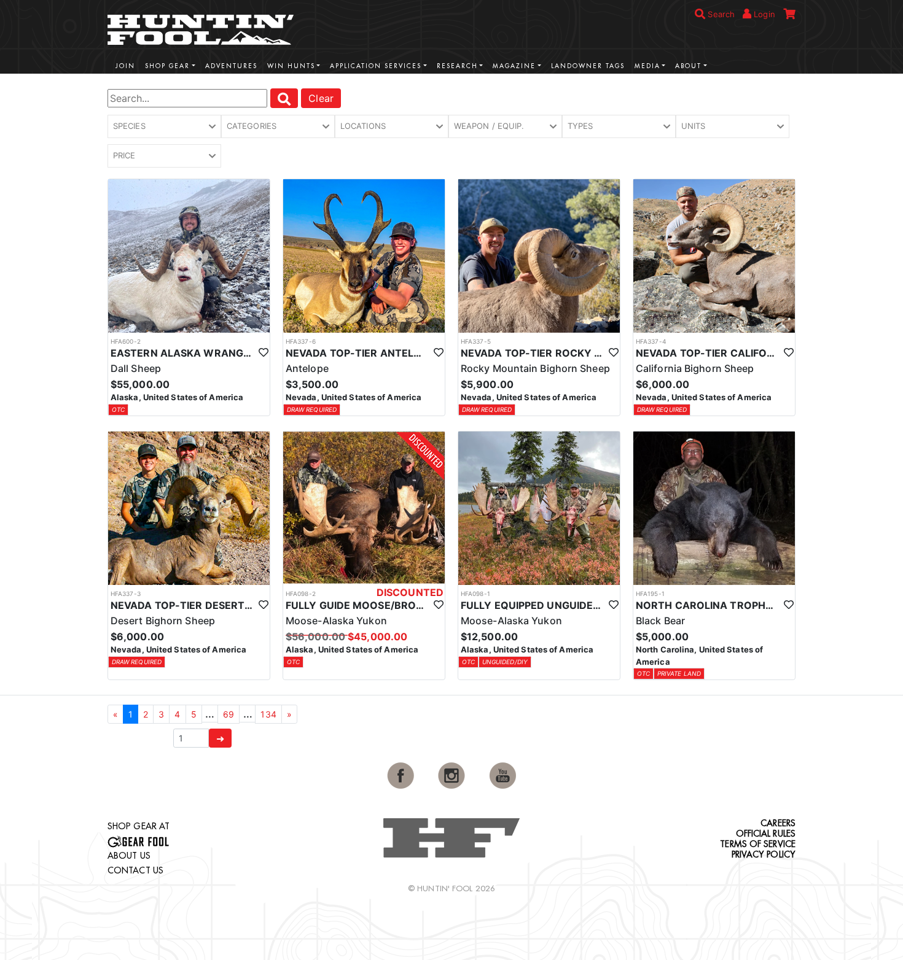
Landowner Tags (588, 66)
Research (457, 66)
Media (647, 66)
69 (228, 714)
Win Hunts (291, 66)
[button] (164, 126)
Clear (321, 98)
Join (125, 66)
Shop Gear (167, 66)
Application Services (375, 66)
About (688, 66)
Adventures (231, 66)
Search (720, 14)
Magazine (514, 66)
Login (763, 14)
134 (268, 714)
